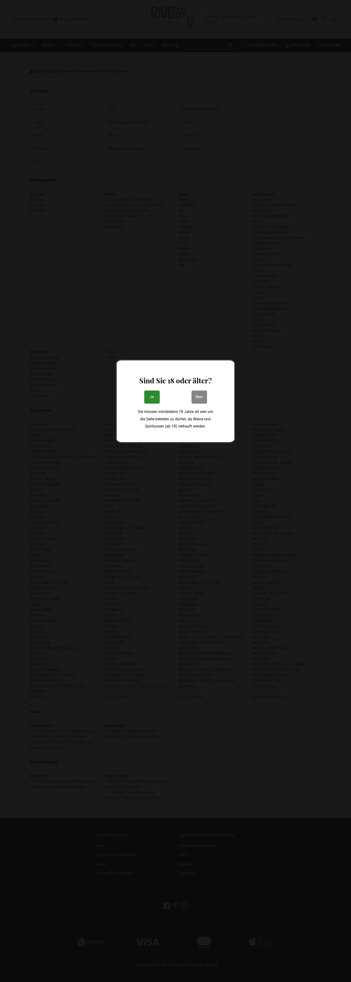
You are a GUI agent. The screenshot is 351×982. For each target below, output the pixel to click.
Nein (199, 397)
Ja (152, 397)
